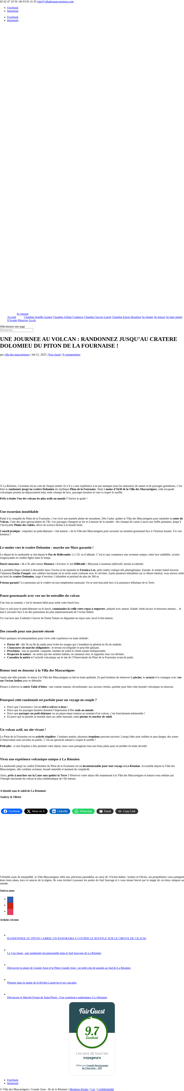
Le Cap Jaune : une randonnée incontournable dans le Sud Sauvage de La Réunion (54, 953)
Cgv (92, 1089)
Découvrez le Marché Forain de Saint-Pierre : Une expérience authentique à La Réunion (57, 997)
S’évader (12, 320)
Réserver (23, 320)
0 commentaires (71, 354)
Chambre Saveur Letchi (97, 317)
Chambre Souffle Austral (38, 317)
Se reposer (23, 313)
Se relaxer (159, 317)
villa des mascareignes (16, 354)
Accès (32, 320)
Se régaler (147, 317)
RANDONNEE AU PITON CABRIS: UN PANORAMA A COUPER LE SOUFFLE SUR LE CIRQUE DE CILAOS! (76, 938)
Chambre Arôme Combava (68, 317)
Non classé (54, 354)
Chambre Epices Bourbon (126, 317)
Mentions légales (78, 1089)
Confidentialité (105, 1089)
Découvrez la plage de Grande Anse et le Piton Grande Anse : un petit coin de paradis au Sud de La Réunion (68, 967)
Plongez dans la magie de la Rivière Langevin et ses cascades (42, 982)
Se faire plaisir (174, 317)
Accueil (11, 317)
